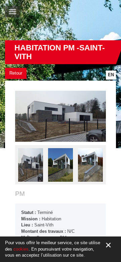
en (111, 74)
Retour (15, 73)
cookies (21, 249)
